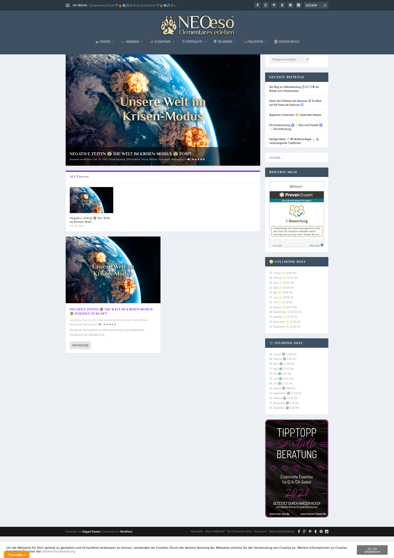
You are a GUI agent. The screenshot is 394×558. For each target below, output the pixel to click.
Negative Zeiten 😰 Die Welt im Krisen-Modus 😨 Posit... (132, 154)
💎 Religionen (222, 42)
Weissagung (177, 159)
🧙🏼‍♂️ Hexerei (102, 42)
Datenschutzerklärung (281, 531)
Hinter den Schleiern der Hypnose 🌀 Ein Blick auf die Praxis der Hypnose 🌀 (295, 103)
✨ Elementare (160, 42)
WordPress (126, 531)
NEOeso (88, 159)
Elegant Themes (91, 531)
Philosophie (164, 159)
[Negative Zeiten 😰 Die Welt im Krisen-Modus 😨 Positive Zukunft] (91, 200)
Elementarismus (117, 159)
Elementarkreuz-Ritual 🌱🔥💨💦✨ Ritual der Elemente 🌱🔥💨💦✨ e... (133, 5)
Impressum (260, 531)
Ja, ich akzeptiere (372, 550)
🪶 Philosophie (253, 42)
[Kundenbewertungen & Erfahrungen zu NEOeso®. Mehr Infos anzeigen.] (296, 246)
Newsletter (197, 531)
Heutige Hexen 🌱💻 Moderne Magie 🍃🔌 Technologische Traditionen (294, 141)
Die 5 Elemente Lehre (239, 531)
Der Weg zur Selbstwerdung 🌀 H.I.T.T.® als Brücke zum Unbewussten (294, 89)
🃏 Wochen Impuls (286, 42)
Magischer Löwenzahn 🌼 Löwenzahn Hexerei (295, 115)
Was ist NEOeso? (215, 531)
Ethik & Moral (133, 159)
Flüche (144, 159)
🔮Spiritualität (192, 42)
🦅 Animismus (130, 42)
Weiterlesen (80, 345)
